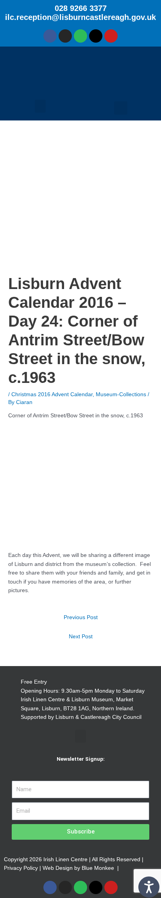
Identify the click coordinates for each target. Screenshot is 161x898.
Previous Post (81, 617)
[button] (40, 106)
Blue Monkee (98, 868)
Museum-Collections (121, 394)
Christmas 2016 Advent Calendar (52, 394)
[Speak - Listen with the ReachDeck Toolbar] (148, 887)
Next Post (81, 636)
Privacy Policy (21, 868)
